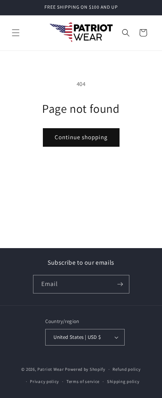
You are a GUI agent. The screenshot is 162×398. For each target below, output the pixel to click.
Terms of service (82, 381)
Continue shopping (81, 137)
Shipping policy (123, 381)
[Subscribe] (120, 284)
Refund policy (126, 369)
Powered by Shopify (85, 369)
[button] (15, 32)
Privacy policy (44, 381)
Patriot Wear (50, 369)
